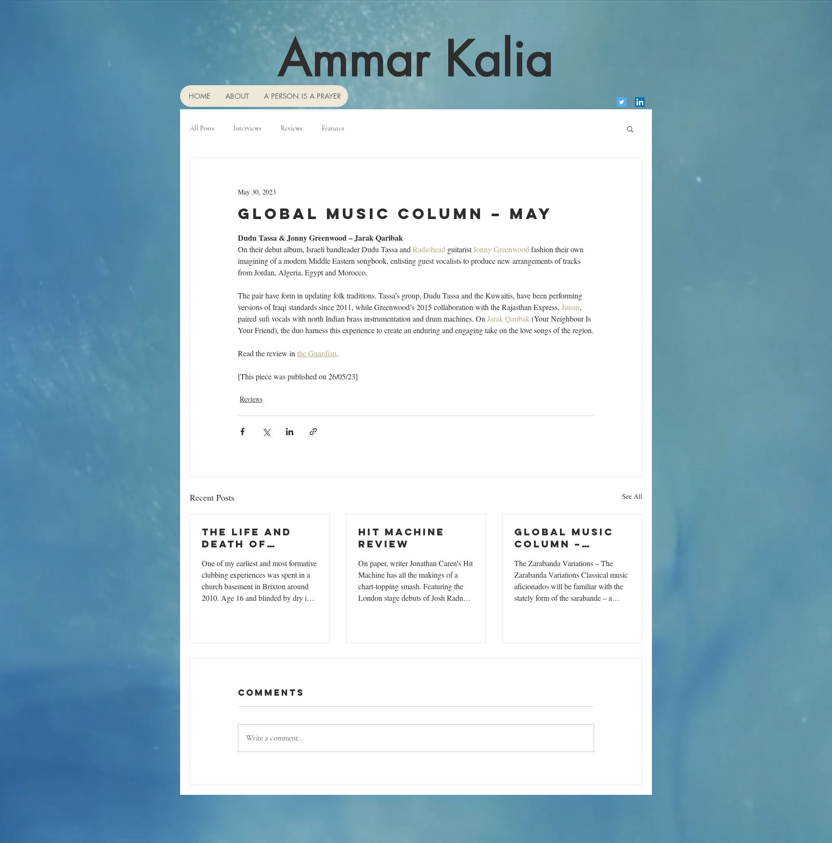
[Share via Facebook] (242, 431)
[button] (630, 128)
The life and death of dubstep (247, 538)
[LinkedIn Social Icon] (640, 102)
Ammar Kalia (416, 58)
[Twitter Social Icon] (621, 102)
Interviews (247, 128)
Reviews (291, 128)
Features (333, 128)
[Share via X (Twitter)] (266, 431)
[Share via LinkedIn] (289, 431)
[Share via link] (313, 431)
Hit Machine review (401, 538)
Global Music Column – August (563, 538)
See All (632, 496)
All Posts (202, 128)
